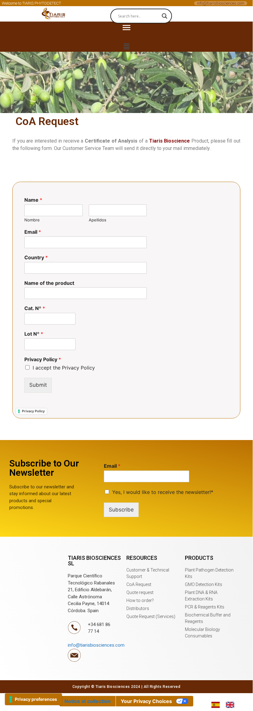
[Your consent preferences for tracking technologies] (33, 699)
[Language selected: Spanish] (225, 705)
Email (32, 232)
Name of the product (49, 283)
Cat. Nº (34, 308)
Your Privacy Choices (146, 701)
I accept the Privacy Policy (64, 368)
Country (36, 257)
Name (33, 200)
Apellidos (97, 219)
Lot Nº (33, 334)
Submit (38, 385)
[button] (54, 14)
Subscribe (121, 510)
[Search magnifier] (164, 16)
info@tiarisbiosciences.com (220, 3)
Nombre (32, 219)
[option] (231, 705)
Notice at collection (87, 701)
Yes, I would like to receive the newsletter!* (162, 492)
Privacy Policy (42, 359)
